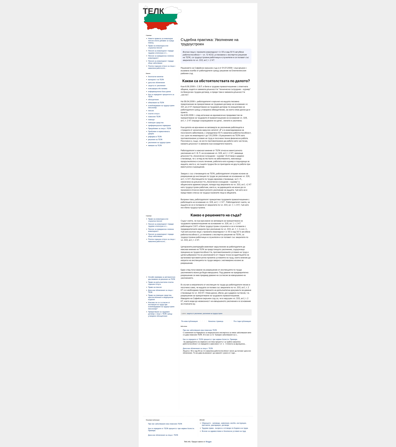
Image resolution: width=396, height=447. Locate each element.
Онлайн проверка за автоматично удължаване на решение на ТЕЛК (161, 278)
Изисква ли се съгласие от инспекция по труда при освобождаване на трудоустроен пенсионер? (161, 306)
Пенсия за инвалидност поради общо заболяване (161, 62)
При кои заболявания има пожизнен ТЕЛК (165, 424)
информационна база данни (159, 92)
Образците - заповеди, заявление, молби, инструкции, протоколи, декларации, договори (224, 424)
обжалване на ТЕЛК (156, 103)
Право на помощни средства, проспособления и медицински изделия (160, 297)
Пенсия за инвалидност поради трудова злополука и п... (161, 52)
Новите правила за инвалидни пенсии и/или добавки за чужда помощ (161, 41)
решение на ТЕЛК (155, 140)
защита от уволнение (194, 313)
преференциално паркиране (159, 125)
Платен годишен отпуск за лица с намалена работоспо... (161, 67)
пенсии (151, 111)
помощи (151, 120)
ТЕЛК (153, 11)
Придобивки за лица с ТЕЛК (159, 128)
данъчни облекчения (156, 83)
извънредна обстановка (157, 89)
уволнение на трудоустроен (212, 313)
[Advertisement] (161, 181)
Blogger (209, 442)
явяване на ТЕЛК (155, 145)
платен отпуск (153, 114)
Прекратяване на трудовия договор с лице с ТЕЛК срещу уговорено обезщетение (160, 314)
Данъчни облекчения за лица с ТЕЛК (198, 348)
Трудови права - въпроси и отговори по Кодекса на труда (225, 428)
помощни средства (155, 123)
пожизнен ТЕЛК (154, 117)
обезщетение (153, 100)
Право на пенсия (155, 287)
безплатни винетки (155, 77)
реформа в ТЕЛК (155, 137)
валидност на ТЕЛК (156, 80)
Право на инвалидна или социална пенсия (158, 47)
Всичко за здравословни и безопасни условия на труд (224, 431)
